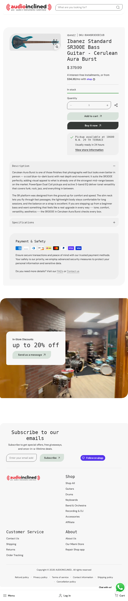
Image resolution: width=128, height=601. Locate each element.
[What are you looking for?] (118, 7)
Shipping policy (105, 577)
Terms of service (60, 577)
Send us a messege (30, 354)
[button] (119, 595)
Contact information (83, 577)
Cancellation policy (66, 581)
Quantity (72, 98)
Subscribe (50, 457)
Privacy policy (40, 577)
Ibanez (71, 35)
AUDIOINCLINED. (64, 569)
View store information (89, 149)
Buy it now (91, 125)
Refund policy (22, 577)
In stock (71, 89)
